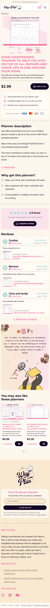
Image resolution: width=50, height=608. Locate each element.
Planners (5, 13)
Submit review (26, 223)
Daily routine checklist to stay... (30, 313)
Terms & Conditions (41, 605)
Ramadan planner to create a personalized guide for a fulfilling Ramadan (12, 428)
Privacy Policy (41, 515)
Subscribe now (26, 508)
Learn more (8, 444)
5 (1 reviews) (15, 421)
